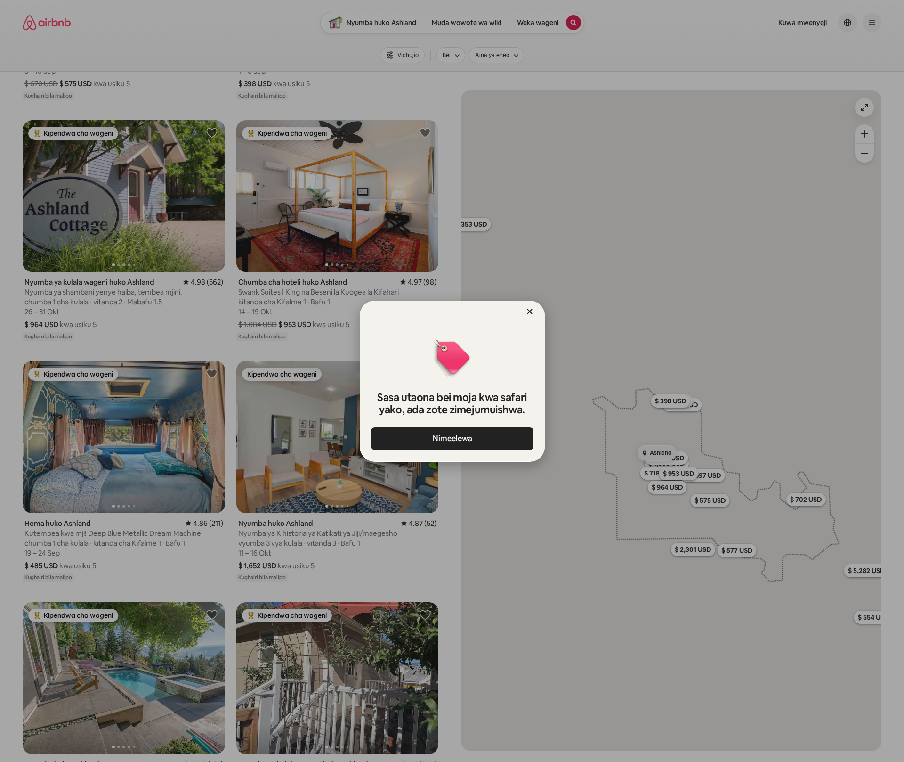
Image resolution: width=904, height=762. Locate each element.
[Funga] (529, 311)
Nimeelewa (452, 438)
